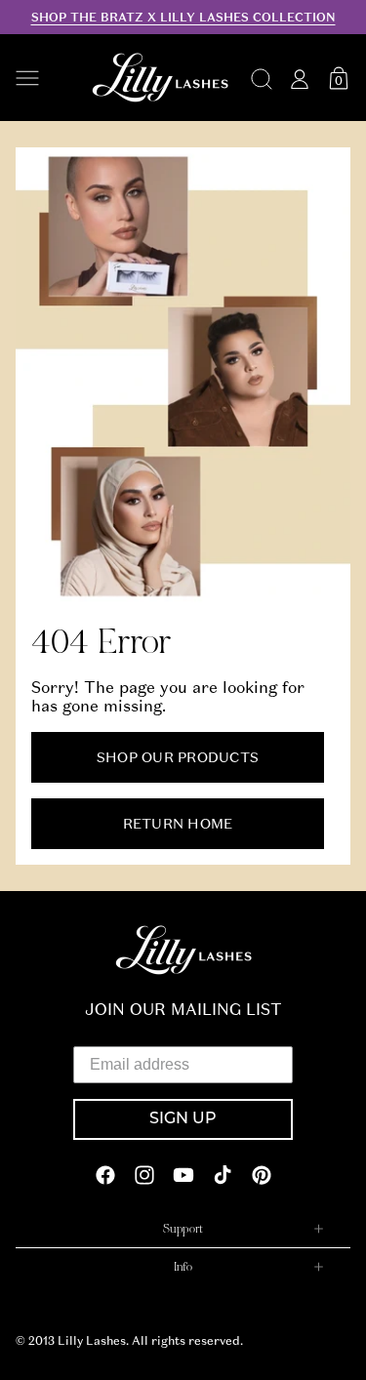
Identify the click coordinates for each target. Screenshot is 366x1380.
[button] (43, 78)
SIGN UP (183, 1119)
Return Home (178, 823)
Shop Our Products (178, 757)
